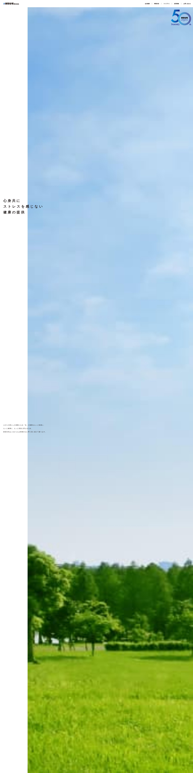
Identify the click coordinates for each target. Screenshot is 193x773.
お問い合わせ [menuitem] (187, 3)
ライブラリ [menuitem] (167, 3)
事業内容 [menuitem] (156, 3)
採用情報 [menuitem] (176, 3)
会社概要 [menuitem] (147, 3)
